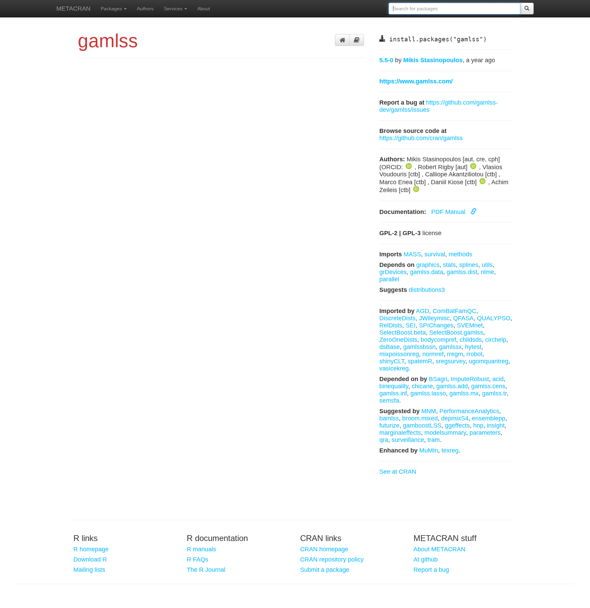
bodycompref (438, 339)
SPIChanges (436, 325)
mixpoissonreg (399, 354)
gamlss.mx (464, 393)
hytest (473, 346)
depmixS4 (454, 418)
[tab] (342, 40)
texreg (450, 450)
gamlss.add (452, 386)
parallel (389, 279)
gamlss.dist (462, 272)
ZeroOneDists (398, 339)
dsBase (389, 346)
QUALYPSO (493, 318)
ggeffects (457, 425)
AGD (422, 311)
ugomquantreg (488, 361)
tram (433, 439)
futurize (389, 425)
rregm (455, 354)
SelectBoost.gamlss (456, 332)
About (203, 8)
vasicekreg (394, 368)
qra (383, 439)
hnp (478, 425)
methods (460, 254)
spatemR (420, 361)
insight (496, 425)
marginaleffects (400, 432)
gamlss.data (426, 272)
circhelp (495, 339)
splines (468, 264)
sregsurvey (450, 361)
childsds (471, 339)
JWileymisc (434, 318)
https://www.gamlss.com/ (416, 81)
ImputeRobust (470, 379)
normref (433, 354)
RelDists (390, 325)
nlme (487, 272)
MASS (412, 254)
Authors (145, 8)
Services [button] (174, 8)
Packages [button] (112, 8)
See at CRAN (397, 471)
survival (434, 254)
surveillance (408, 439)
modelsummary (445, 432)
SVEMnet (470, 325)
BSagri (438, 379)
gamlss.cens (488, 386)
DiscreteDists (397, 318)
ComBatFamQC (454, 311)
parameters (485, 432)
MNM (428, 411)
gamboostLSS (422, 425)
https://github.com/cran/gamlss (421, 138)
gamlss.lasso (428, 393)
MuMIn (428, 450)
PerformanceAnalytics (469, 411)
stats (449, 264)
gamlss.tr (494, 393)
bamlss (389, 418)
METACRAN (73, 8)
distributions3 (427, 289)
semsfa (389, 400)
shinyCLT (391, 361)
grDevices (393, 272)
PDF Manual (449, 211)
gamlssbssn (419, 346)
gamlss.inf (393, 393)
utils (487, 264)
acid (498, 379)
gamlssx (450, 346)
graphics (427, 264)
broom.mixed (420, 418)
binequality (393, 386)
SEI (411, 325)
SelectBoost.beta (402, 332)
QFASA (463, 318)
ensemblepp (488, 418)
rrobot (474, 354)
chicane (422, 386)
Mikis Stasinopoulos (433, 60)
